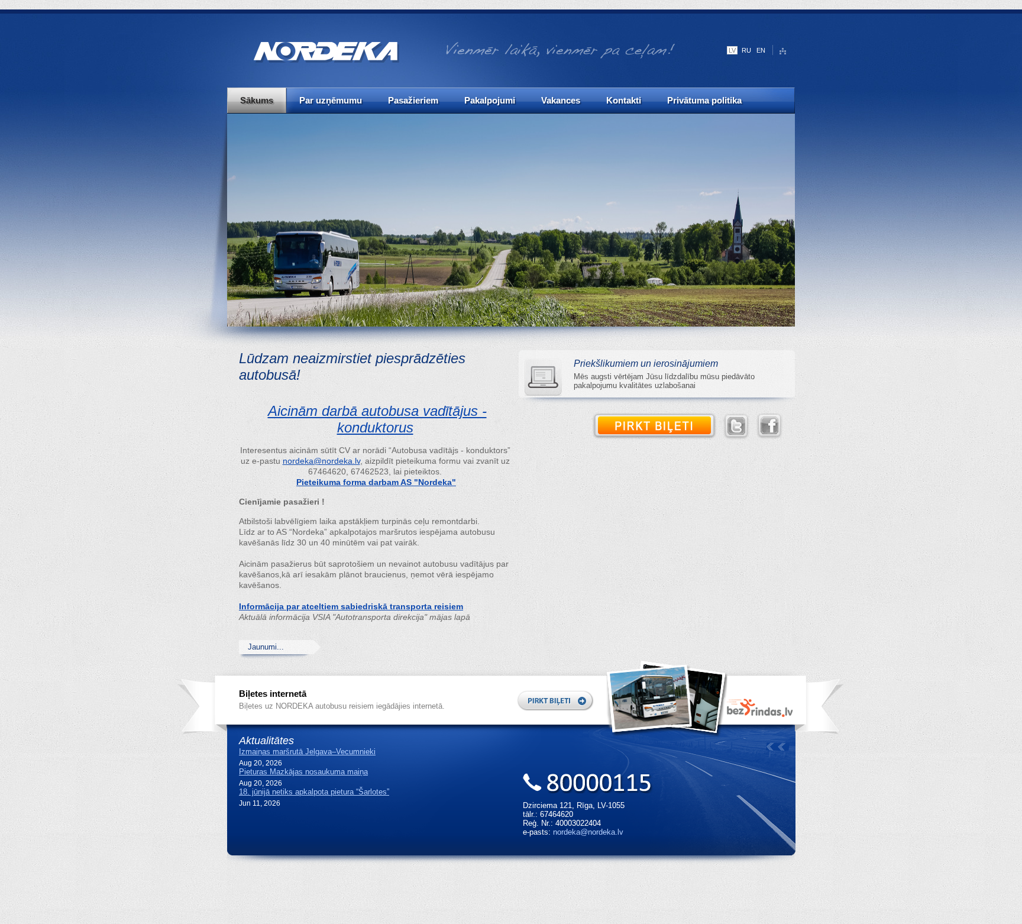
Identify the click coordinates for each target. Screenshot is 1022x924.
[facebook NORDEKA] (772, 426)
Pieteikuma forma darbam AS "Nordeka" (376, 482)
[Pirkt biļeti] (658, 426)
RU (746, 50)
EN (760, 50)
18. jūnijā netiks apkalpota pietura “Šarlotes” (314, 791)
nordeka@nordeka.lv (321, 461)
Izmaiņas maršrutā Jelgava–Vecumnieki (307, 751)
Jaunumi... (266, 646)
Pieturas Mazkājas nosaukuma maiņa (303, 771)
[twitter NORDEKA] (739, 426)
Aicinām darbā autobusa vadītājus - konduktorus (377, 419)
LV (732, 50)
